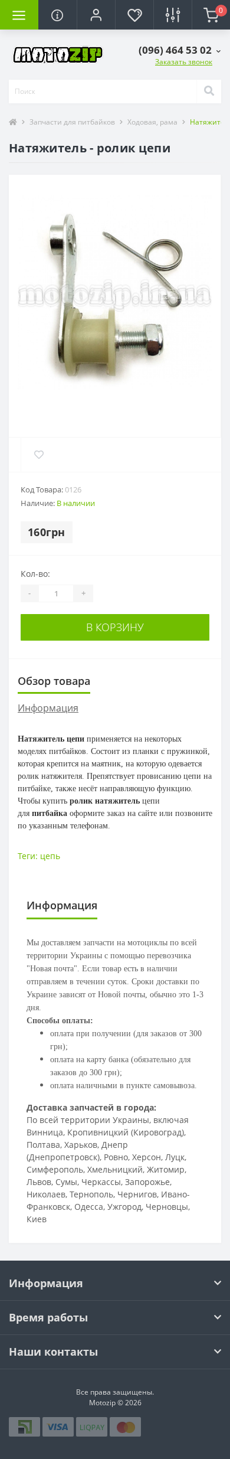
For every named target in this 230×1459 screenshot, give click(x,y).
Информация (48, 707)
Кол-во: (35, 573)
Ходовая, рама (152, 122)
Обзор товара (54, 681)
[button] (96, 15)
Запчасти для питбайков (72, 122)
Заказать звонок (183, 62)
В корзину (115, 627)
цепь (50, 855)
